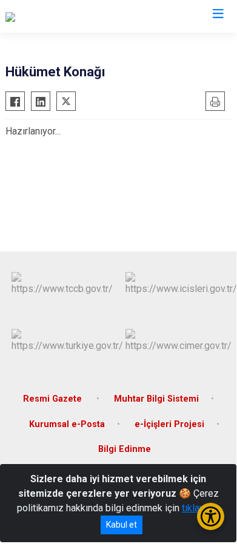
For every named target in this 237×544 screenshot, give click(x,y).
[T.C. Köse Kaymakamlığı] (55, 16)
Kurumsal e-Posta (67, 424)
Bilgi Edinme (124, 449)
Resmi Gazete (53, 399)
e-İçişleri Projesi (169, 424)
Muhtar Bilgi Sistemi (156, 399)
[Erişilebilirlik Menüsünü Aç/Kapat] (210, 516)
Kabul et (121, 524)
